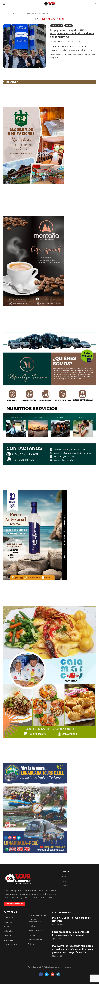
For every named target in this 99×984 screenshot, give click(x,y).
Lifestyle (31, 935)
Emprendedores (35, 940)
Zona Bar (8, 922)
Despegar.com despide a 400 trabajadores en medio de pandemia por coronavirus (72, 33)
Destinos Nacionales (37, 915)
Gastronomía (9, 917)
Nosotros (66, 881)
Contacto (67, 871)
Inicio (64, 877)
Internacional (56, 25)
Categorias (10, 912)
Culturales (8, 931)
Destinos (8, 935)
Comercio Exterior (12, 944)
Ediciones (32, 944)
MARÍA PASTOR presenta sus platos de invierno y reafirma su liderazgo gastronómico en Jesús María (72, 949)
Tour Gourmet (58, 41)
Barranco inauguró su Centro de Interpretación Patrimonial (70, 933)
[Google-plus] (52, 974)
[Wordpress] (58, 974)
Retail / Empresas (35, 931)
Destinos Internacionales (35, 921)
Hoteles (31, 926)
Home (5, 13)
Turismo (68, 25)
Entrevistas (9, 940)
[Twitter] (47, 974)
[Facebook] (41, 974)
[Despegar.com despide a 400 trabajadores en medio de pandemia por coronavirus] (24, 46)
